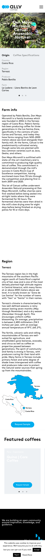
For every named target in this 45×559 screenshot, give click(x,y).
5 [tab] (26, 251)
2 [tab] (15, 251)
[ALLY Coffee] (13, 7)
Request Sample (22, 424)
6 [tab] (30, 251)
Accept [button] (37, 550)
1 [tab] (11, 251)
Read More (27, 555)
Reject (16, 555)
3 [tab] (19, 251)
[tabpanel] (22, 233)
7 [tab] (34, 251)
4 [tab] (22, 251)
